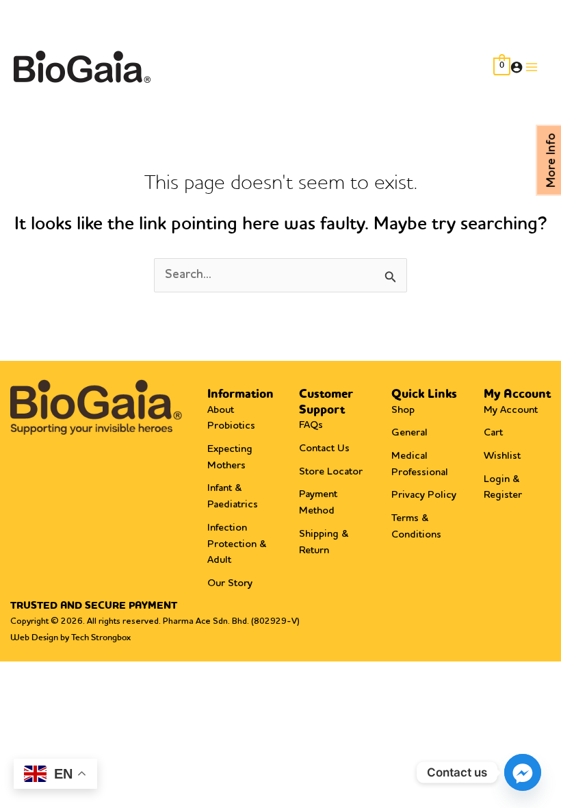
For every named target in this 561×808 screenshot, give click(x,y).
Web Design (34, 637)
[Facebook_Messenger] (522, 772)
